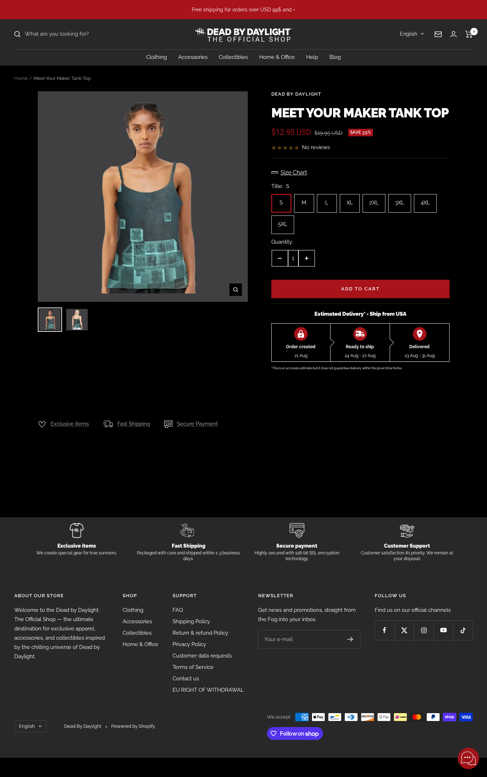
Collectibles (233, 57)
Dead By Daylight (296, 94)
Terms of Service (193, 667)
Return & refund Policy (200, 633)
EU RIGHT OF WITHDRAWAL (208, 690)
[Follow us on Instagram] (424, 630)
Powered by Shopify (133, 726)
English (408, 34)
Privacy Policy (189, 644)
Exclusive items (70, 424)
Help (312, 57)
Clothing (156, 57)
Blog (335, 57)
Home (21, 78)
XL (350, 200)
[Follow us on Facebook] (384, 630)
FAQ (178, 610)
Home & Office (277, 57)
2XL (374, 200)
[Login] (453, 34)
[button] (468, 758)
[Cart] (469, 34)
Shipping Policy (191, 621)
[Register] (350, 639)
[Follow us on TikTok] (463, 630)
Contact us (186, 678)
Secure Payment (197, 424)
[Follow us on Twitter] (404, 630)
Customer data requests (202, 655)
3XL (399, 200)
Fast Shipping (133, 424)
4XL (425, 200)
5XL (282, 221)
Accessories (192, 57)
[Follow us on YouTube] (443, 630)
